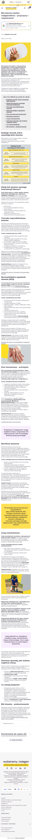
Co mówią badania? (13, 124)
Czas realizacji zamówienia (8, 831)
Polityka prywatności (6, 801)
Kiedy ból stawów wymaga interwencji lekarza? (15, 104)
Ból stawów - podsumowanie (16, 126)
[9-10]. (20, 701)
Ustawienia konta (5, 819)
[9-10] (15, 696)
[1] (28, 231)
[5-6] (18, 295)
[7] (27, 379)
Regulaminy (4, 803)
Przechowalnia (5, 821)
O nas (2, 810)
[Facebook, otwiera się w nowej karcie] (7, 768)
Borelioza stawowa (12, 116)
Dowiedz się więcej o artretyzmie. (11, 422)
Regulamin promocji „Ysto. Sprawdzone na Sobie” (14, 805)
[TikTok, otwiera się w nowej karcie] (16, 768)
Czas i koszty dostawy (7, 828)
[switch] (28, 2)
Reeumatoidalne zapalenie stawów (15, 111)
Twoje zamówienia (6, 817)
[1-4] (28, 249)
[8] (26, 457)
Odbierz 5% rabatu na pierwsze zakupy (11, 800)
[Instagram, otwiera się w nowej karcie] (11, 768)
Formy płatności (5, 829)
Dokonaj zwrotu (5, 809)
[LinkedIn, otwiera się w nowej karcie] (20, 768)
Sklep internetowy (15, 838)
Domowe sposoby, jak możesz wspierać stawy (16, 121)
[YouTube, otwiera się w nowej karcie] (25, 768)
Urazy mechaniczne (13, 118)
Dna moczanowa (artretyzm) (16, 114)
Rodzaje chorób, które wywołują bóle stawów (17, 100)
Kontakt (3, 798)
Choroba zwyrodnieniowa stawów (15, 107)
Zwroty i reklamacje (6, 807)
